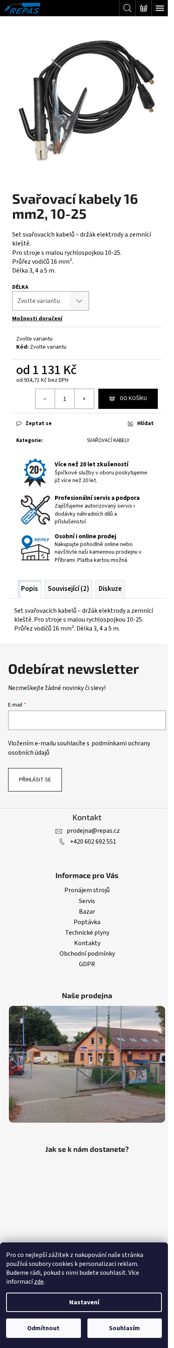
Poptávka (87, 922)
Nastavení (84, 1302)
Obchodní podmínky (87, 953)
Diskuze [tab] (110, 589)
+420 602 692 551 (93, 841)
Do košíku (133, 398)
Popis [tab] (29, 589)
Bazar (87, 911)
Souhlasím (124, 1328)
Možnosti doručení (37, 319)
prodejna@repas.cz (93, 830)
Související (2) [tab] (68, 589)
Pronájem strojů (87, 890)
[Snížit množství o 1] (45, 398)
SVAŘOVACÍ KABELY (108, 440)
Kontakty (87, 943)
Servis (87, 901)
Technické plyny (87, 932)
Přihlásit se (35, 780)
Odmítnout (43, 1328)
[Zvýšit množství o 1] (84, 398)
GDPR (87, 964)
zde (39, 1281)
